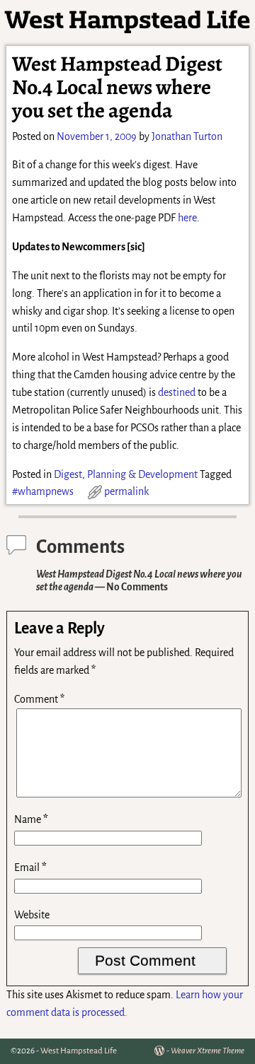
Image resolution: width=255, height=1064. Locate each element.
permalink (126, 491)
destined (177, 392)
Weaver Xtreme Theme (207, 1051)
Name (31, 819)
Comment (39, 699)
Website (32, 914)
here (187, 217)
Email (30, 867)
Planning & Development (142, 474)
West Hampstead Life (78, 1051)
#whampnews (43, 491)
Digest (68, 474)
